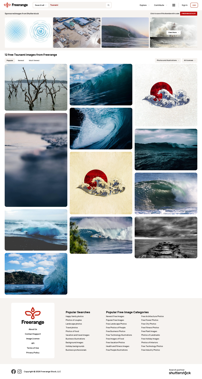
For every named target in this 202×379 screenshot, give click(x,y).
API (32, 343)
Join (194, 5)
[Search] (108, 5)
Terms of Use (33, 348)
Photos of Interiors (149, 342)
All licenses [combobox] (188, 60)
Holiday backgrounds (75, 346)
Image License (33, 338)
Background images (74, 342)
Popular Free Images (115, 320)
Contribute (159, 5)
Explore (143, 5)
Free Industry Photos (150, 350)
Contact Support (33, 334)
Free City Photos (148, 324)
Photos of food (72, 331)
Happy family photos (75, 316)
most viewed (34, 60)
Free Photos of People (116, 327)
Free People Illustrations (117, 350)
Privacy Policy (32, 352)
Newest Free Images (115, 316)
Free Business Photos (115, 331)
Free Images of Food (115, 338)
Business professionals (76, 350)
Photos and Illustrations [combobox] (167, 60)
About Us (33, 329)
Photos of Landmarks (150, 335)
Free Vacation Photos (115, 342)
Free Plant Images (149, 331)
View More (172, 32)
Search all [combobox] (39, 5)
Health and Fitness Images (117, 346)
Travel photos (72, 327)
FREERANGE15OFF (189, 13)
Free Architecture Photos (152, 316)
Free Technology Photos (152, 346)
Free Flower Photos (149, 320)
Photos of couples (74, 320)
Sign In (185, 5)
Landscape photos (74, 324)
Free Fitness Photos (150, 327)
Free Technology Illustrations (119, 335)
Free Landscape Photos (116, 324)
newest (21, 60)
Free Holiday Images (150, 338)
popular (10, 60)
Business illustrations (75, 338)
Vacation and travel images (77, 335)
